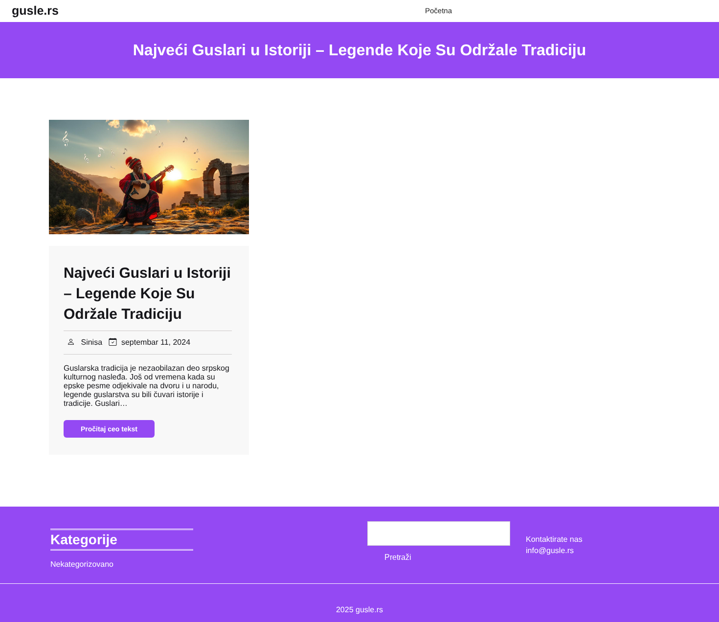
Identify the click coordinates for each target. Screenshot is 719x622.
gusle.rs (35, 11)
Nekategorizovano (81, 564)
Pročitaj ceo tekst (109, 429)
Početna (438, 11)
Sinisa (91, 342)
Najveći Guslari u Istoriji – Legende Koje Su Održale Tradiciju (147, 293)
